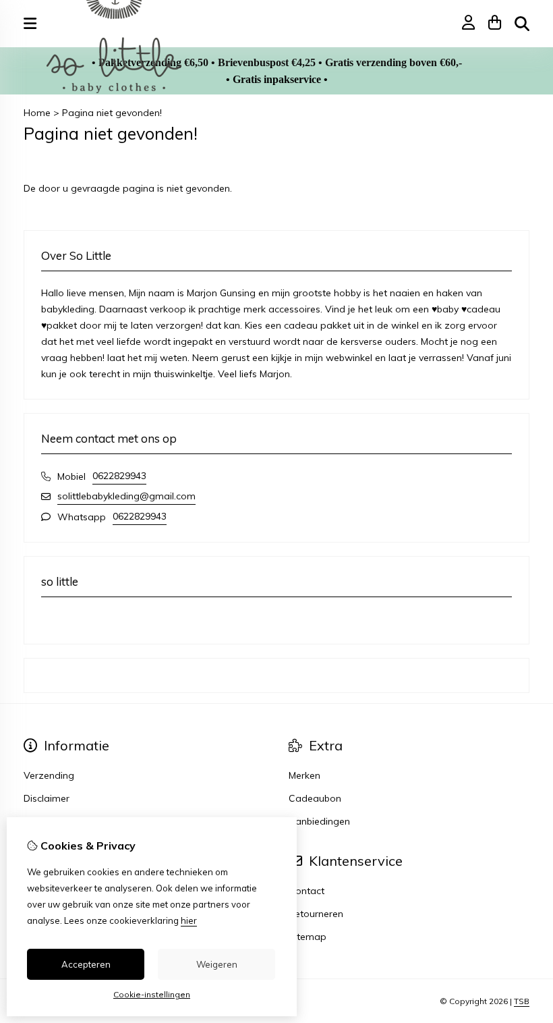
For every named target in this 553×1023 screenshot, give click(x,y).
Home (37, 113)
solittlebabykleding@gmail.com (126, 496)
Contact (306, 891)
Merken (304, 775)
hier (189, 920)
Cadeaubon (315, 798)
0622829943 (119, 476)
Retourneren (316, 914)
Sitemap (307, 937)
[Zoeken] (522, 23)
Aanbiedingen (319, 821)
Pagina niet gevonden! (112, 113)
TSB (521, 1001)
